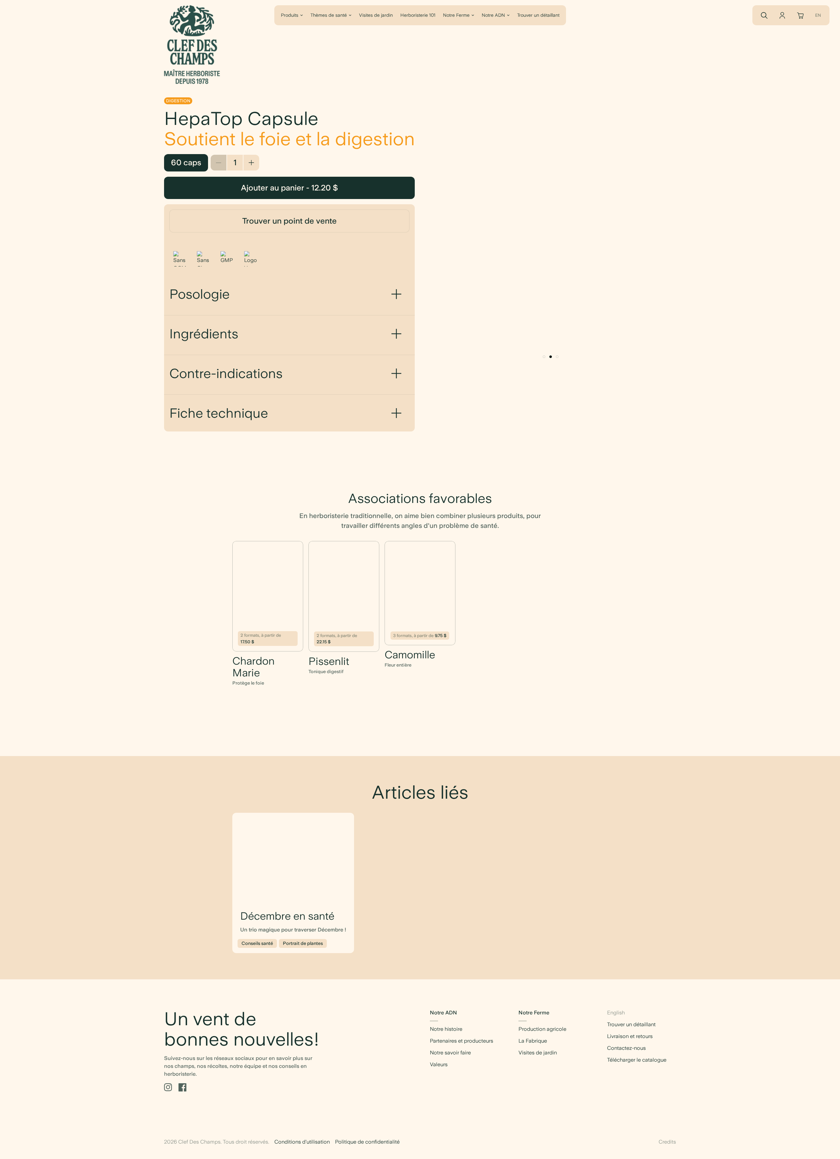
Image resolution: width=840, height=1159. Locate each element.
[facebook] (182, 1087)
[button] (544, 356)
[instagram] (168, 1087)
